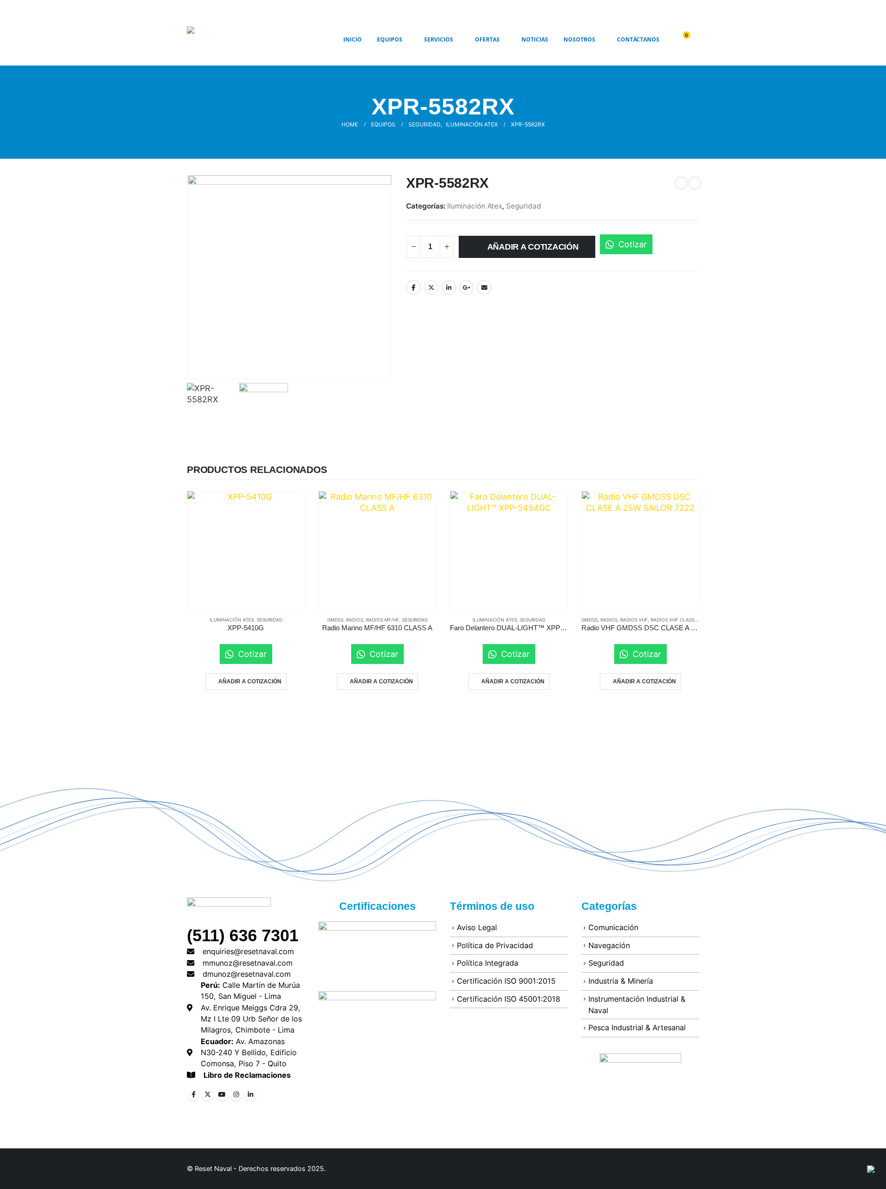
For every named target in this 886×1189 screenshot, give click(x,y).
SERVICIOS (438, 39)
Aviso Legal (477, 927)
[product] (245, 549)
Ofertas (487, 39)
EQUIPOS (389, 39)
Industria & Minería (620, 981)
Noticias (534, 39)
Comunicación (613, 927)
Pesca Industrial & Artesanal (637, 1027)
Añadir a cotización (533, 246)
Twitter (431, 287)
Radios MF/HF (382, 619)
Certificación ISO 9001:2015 (506, 981)
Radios (354, 619)
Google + (466, 287)
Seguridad (523, 206)
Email (484, 287)
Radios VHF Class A (675, 619)
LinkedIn (449, 287)
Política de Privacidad (495, 945)
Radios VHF (634, 619)
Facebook (413, 287)
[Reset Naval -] (237, 39)
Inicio (352, 39)
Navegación (609, 945)
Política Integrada (487, 963)
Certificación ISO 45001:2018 (508, 999)
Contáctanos (638, 39)
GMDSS (335, 619)
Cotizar (631, 244)
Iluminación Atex (474, 206)
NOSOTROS (579, 39)
